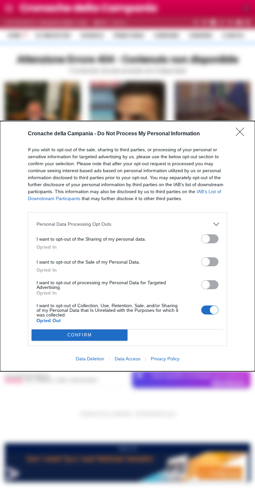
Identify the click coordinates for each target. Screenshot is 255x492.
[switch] (209, 238)
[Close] (242, 134)
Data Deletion (90, 358)
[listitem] (127, 224)
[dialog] (127, 246)
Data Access (127, 358)
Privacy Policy (165, 358)
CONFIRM (79, 334)
